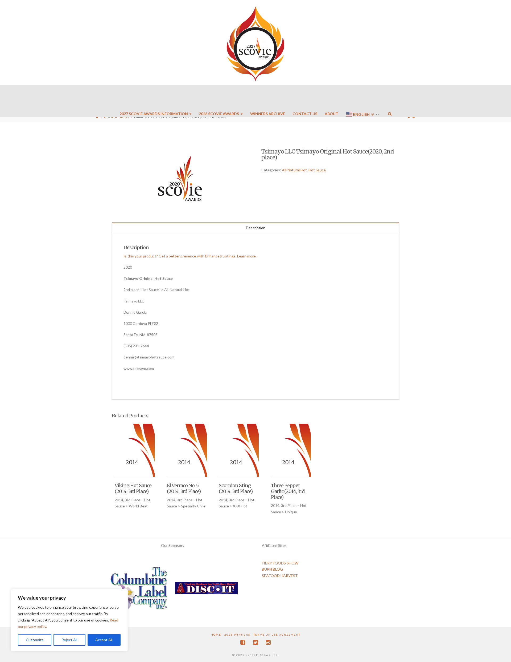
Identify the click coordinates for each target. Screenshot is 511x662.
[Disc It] (206, 590)
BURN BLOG (272, 569)
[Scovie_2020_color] (181, 179)
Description (255, 227)
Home (216, 634)
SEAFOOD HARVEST (280, 575)
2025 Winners (237, 634)
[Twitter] (255, 642)
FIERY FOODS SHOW (280, 563)
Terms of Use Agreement (276, 634)
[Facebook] (242, 642)
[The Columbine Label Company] (139, 590)
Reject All (69, 639)
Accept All (104, 639)
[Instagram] (268, 642)
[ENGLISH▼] (363, 98)
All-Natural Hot (294, 170)
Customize (35, 639)
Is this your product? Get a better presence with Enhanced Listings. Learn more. (190, 256)
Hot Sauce (317, 170)
